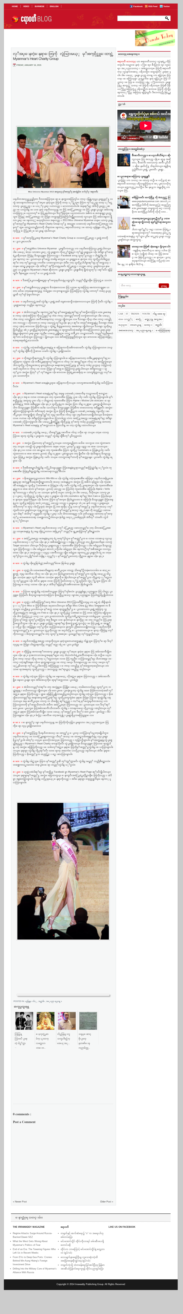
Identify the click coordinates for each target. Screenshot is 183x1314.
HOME (15, 6)
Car (120, 314)
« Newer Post (20, 1201)
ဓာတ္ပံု (139, 319)
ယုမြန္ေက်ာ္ (31, 1001)
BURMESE (39, 6)
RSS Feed (153, 6)
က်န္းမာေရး (159, 314)
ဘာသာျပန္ (135, 325)
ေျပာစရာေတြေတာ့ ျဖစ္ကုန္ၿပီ (133, 176)
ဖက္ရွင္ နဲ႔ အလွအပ (153, 319)
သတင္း (148, 325)
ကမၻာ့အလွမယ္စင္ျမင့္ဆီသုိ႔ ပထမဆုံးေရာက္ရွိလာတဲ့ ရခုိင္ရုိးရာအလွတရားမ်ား (153, 222)
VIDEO (26, 6)
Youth (146, 314)
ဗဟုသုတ (122, 325)
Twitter (166, 6)
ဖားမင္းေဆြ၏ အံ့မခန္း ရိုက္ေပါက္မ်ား (153, 246)
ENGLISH (54, 6)
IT (127, 314)
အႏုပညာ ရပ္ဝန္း (54, 1001)
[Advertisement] (63, 96)
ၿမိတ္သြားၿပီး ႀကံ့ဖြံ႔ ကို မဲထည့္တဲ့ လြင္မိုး (153, 197)
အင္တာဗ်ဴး (41, 1001)
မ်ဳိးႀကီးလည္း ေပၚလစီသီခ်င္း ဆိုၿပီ (152, 155)
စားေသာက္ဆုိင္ (125, 319)
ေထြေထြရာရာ (163, 330)
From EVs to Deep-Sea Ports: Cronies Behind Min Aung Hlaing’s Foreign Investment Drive (32, 1261)
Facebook (138, 6)
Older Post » (106, 1201)
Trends (135, 314)
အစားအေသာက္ (125, 330)
